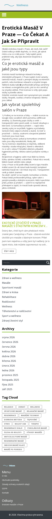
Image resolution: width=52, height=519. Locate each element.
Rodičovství (8, 301)
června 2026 (9, 346)
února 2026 (8, 365)
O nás (4, 476)
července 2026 (10, 341)
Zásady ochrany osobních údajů (16, 484)
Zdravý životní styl (12, 320)
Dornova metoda (13, 420)
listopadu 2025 (10, 379)
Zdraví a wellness (12, 278)
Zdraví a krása (10, 292)
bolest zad (20, 424)
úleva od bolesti (13, 432)
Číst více (9, 251)
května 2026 (9, 351)
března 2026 (9, 360)
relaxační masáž (35, 411)
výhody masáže (34, 432)
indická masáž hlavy (14, 445)
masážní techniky (30, 415)
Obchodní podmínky (10, 480)
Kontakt (5, 492)
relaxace (8, 407)
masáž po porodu (13, 449)
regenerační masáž (14, 441)
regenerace (10, 415)
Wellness (7, 306)
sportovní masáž (13, 411)
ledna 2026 (8, 370)
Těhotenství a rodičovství (16, 311)
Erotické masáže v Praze (12, 504)
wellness (35, 407)
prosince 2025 (10, 375)
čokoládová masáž (37, 428)
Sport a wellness (11, 315)
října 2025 (7, 384)
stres (7, 424)
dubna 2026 (8, 356)
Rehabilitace (9, 296)
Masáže (6, 282)
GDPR (4, 488)
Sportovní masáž (11, 287)
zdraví (21, 407)
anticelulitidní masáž (15, 437)
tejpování (32, 420)
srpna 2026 (8, 337)
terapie (35, 424)
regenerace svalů (13, 428)
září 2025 (7, 389)
